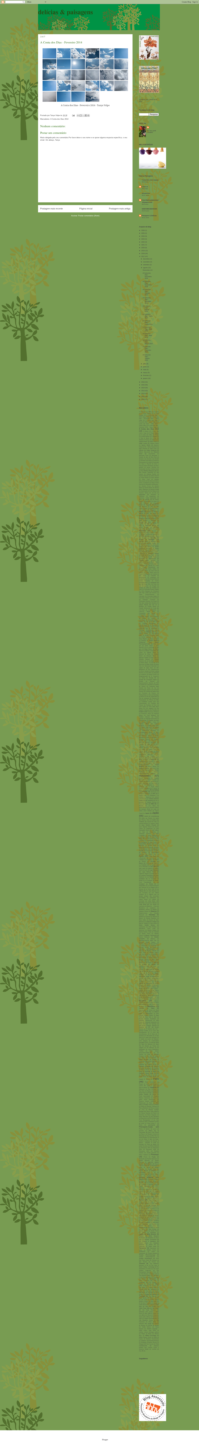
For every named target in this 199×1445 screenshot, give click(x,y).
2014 (143, 387)
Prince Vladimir (143, 1154)
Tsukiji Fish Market (151, 1294)
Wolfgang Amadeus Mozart (149, 1342)
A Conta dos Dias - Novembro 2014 (147, 284)
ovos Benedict (152, 1057)
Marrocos (141, 930)
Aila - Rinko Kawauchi (150, 447)
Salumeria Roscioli (145, 1214)
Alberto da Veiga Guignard (147, 450)
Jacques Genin (145, 809)
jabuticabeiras (143, 807)
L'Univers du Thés (151, 863)
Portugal (141, 1144)
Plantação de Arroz (144, 1136)
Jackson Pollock (154, 807)
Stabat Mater (143, 1243)
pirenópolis (151, 1125)
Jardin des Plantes (146, 818)
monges (141, 969)
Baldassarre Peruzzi (145, 515)
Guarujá (154, 752)
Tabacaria (141, 1246)
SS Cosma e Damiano (147, 1241)
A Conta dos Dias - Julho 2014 (148, 316)
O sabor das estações (150, 1037)
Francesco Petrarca (153, 711)
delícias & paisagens (65, 11)
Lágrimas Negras (144, 873)
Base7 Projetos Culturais (149, 517)
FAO (157, 683)
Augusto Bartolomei (152, 505)
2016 (143, 382)
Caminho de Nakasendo (147, 558)
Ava (152, 506)
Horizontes (145, 775)
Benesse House (150, 525)
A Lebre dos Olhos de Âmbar (150, 435)
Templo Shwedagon (145, 1258)
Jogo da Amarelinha (149, 832)
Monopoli (149, 969)
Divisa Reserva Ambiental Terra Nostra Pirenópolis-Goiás (149, 642)
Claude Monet (152, 606)
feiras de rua (151, 688)
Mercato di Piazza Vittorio (147, 950)
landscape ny (155, 873)
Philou (142, 1106)
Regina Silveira (143, 1170)
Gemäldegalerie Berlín (145, 732)
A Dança (146, 431)
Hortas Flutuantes (144, 778)
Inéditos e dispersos (145, 797)
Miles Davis (155, 959)
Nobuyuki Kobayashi (151, 1022)
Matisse (153, 938)
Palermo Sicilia (152, 1064)
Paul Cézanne (152, 1089)
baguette (149, 511)
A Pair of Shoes (144, 438)
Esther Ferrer (153, 674)
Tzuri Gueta (143, 1298)
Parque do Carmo (144, 1084)
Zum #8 (141, 1351)
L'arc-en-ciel (152, 858)
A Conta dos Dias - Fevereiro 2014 (147, 349)
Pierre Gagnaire (151, 1115)
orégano (141, 1047)
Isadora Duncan (151, 802)
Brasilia (153, 538)
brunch (143, 545)
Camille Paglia (152, 557)
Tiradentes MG (143, 1282)
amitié (150, 462)
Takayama (142, 1248)
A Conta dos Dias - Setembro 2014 (147, 300)
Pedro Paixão (143, 1094)
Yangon (141, 1344)
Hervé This (155, 768)
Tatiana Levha (151, 1250)
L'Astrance (149, 859)
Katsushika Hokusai (145, 844)
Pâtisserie (142, 1089)
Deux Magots (143, 639)
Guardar (148, 752)
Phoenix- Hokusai (152, 1106)
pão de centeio (152, 1075)
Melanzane (144, 945)
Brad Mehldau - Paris (153, 536)
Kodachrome (142, 847)
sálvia (155, 1214)
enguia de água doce (146, 667)
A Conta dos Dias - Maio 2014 (147, 328)
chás (140, 589)
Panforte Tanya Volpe (146, 1073)
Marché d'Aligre (152, 921)
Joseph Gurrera (149, 838)
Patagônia (153, 1087)
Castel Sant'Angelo (144, 574)
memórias (153, 945)
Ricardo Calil (142, 1182)
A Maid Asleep (145, 436)
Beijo (148, 523)
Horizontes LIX (147, 270)
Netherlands (149, 1013)
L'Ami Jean (152, 856)
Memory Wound (144, 947)
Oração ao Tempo (150, 1046)
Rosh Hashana (145, 1203)
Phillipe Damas (148, 1104)
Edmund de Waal (144, 654)
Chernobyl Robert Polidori (151, 589)
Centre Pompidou (144, 581)
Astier (155, 501)
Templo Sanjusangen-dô (147, 1256)
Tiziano (154, 1282)
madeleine (153, 908)
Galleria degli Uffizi (153, 725)
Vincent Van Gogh (145, 1323)
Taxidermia (142, 1251)
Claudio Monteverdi (144, 608)
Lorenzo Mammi (152, 902)
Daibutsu (141, 626)
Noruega (154, 1023)
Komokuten (144, 849)
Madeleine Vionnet (144, 909)
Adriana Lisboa (154, 443)
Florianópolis (142, 700)
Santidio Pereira (151, 1217)
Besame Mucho (152, 529)
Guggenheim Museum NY (147, 754)
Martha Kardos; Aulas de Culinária (149, 932)
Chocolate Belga (152, 596)
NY (149, 1027)
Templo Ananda (152, 1253)
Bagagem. (153, 510)
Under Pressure (143, 1304)
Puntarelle (142, 1159)
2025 (143, 233)
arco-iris (154, 493)
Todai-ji (141, 1284)
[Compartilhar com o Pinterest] (88, 115)
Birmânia (142, 531)
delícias (148, 632)
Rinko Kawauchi (144, 1186)
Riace (143, 1181)
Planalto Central (152, 1134)
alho (147, 457)
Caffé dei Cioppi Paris (147, 555)
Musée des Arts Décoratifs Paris (149, 975)
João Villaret (155, 830)
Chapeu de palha (144, 587)
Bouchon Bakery (152, 534)
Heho (150, 763)
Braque (144, 538)
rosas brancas (143, 1202)
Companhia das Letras (147, 613)
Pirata (140, 1125)
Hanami (151, 761)
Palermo (141, 1064)
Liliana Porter (143, 899)
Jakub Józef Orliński (145, 810)
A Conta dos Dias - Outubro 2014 (147, 292)
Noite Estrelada (143, 1023)
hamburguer (142, 761)
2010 (143, 399)
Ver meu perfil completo (151, 131)
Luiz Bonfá (153, 904)
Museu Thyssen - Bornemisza (148, 999)
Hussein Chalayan (151, 781)
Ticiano (144, 1279)
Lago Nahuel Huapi (149, 872)
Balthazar (156, 515)
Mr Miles (148, 973)
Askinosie (148, 501)
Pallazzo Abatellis (144, 1066)
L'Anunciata (142, 858)
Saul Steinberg (154, 1220)
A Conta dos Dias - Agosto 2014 (147, 308)
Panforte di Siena (150, 1071)
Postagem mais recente (51, 208)
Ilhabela (144, 792)
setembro (146, 264)
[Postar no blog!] (80, 115)
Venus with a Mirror (144, 1317)
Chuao (155, 601)
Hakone (153, 759)
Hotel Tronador (152, 779)
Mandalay (152, 915)
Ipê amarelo (149, 800)
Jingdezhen (149, 828)
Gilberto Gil (155, 734)
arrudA (147, 499)
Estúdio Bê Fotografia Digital (147, 679)
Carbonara (142, 565)
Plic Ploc (154, 1136)
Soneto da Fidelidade (149, 1232)
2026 (143, 230)
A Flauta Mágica (154, 433)
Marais (151, 920)
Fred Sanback (151, 715)
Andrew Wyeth (155, 475)
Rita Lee (149, 1191)
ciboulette (154, 603)
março (145, 372)
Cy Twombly (153, 625)
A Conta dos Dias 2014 (59, 119)
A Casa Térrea (146, 413)
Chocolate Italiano (144, 598)
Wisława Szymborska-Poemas (150, 1340)
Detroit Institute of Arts (148, 637)
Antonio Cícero (146, 486)
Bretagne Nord (143, 541)
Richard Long (153, 1184)
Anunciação (144, 491)
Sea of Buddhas (145, 1222)
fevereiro (146, 375)
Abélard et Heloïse (144, 440)
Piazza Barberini (143, 1108)
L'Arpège (141, 859)
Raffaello (149, 1164)
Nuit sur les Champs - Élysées (148, 1025)
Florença (154, 698)
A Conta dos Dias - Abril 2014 (147, 335)
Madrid (154, 909)
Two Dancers (153, 1296)
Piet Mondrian (155, 1116)
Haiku (146, 759)
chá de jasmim (144, 586)
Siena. (143, 1229)
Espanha (156, 672)
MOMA (153, 964)
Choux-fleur (155, 598)
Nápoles (141, 1008)
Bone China (155, 533)
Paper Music (153, 1076)
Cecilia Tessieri (143, 579)
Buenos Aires (143, 551)
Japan (147, 813)
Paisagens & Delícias (149, 215)
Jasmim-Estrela (143, 823)
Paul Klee (141, 1091)
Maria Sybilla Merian (147, 925)
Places (143, 1134)
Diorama (143, 640)
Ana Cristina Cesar (153, 469)
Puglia (154, 1157)
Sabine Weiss (143, 1212)
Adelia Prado (143, 441)
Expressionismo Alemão (146, 683)
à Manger (154, 436)
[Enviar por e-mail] (78, 115)
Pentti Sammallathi (144, 1096)
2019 (143, 250)
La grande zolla (154, 865)
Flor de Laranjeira (144, 698)
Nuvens (141, 1027)
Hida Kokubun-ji (146, 770)
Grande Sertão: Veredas (146, 751)
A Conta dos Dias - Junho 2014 (147, 322)
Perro (155, 1098)
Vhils (140, 1318)
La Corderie (143, 865)
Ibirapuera (149, 785)
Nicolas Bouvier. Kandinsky (147, 1018)
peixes (154, 1094)
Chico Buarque (145, 591)
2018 (143, 253)
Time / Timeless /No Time (147, 1280)
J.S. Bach (152, 805)
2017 (143, 256)
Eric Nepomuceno (153, 669)
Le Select (152, 887)
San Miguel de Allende (145, 1215)
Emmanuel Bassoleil (150, 666)
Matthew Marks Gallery (147, 942)
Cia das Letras (144, 603)
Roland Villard (152, 1198)
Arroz (140, 499)
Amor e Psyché (146, 464)
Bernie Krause (143, 527)
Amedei (157, 459)
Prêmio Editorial (154, 1146)
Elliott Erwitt (149, 664)
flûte (157, 700)
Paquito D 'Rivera (144, 1079)
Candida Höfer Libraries (147, 560)
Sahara (154, 1212)
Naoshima (151, 1006)
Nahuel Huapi (149, 1002)
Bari (142, 517)
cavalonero (153, 577)
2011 (143, 396)
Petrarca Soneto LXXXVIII (147, 1101)
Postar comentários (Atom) (88, 216)
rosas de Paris (154, 1202)
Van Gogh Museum (149, 1310)
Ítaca (140, 804)
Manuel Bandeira (151, 918)
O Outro (152, 1034)
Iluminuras (154, 792)
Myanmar (142, 1001)
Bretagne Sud (155, 541)
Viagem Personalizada (150, 1318)
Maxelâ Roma (155, 944)
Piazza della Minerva (153, 1111)
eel (147, 661)
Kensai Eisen (152, 845)
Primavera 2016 (151, 1149)
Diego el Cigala (154, 639)
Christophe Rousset (144, 601)
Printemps (155, 1155)
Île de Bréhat (154, 790)
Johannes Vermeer (145, 833)
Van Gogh (155, 1308)
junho (145, 367)
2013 (143, 390)
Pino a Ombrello (149, 1121)
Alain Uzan (153, 448)
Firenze (154, 693)
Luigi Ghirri (142, 904)
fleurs (142, 696)
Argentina (142, 494)
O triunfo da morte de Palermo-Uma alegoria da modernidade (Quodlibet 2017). (149, 1040)
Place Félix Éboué (153, 1132)
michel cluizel (153, 957)
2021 (143, 245)
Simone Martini (143, 1231)
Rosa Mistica (152, 1200)
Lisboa (154, 899)
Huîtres (141, 781)
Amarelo (141, 459)
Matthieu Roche (143, 944)
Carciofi (150, 565)
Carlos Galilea (152, 569)
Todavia (149, 1284)
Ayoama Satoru (154, 508)
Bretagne (151, 539)
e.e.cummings (150, 647)
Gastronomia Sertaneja (149, 730)
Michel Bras (142, 957)
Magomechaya (143, 913)
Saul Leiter (144, 1220)
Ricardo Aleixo (152, 1181)
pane (142, 1068)
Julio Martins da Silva (152, 840)
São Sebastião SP (153, 1219)
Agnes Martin (145, 445)
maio (145, 369)
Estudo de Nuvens (146, 681)
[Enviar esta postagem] (73, 115)
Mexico (154, 956)
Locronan (141, 901)
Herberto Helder (144, 768)
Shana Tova (152, 1225)
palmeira (156, 1066)
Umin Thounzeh (147, 1303)
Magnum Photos (143, 911)
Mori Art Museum (149, 971)
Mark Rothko (152, 927)
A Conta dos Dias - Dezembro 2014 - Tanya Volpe (149, 418)
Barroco (149, 517)
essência (143, 674)
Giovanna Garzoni (144, 739)
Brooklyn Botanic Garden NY (150, 543)
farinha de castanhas (147, 684)
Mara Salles (142, 920)
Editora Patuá (151, 652)
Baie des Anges (151, 513)
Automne (144, 506)
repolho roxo (151, 1176)
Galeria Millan (144, 724)
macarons (142, 906)
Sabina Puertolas (152, 1210)
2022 (143, 242)
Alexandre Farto (144, 455)
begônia (141, 523)
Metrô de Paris (144, 956)
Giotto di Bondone (151, 737)
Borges (143, 534)
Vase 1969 (148, 1313)
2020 (143, 247)
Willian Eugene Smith (145, 1337)
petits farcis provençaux (147, 1099)
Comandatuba (152, 610)
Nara (152, 1008)
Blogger (105, 1440)
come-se (145, 186)
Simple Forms (155, 1231)
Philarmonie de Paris (145, 1103)
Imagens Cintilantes (144, 793)
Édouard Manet (151, 656)
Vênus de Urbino (152, 1315)
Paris (156, 1078)
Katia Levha (153, 842)
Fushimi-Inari (142, 720)
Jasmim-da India (152, 821)
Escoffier (148, 672)
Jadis (155, 809)
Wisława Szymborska (152, 1339)
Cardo (157, 565)
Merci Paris (142, 952)
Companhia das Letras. (147, 615)
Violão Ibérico (146, 1327)
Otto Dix (149, 1056)
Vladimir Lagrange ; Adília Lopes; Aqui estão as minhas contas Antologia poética (149, 1330)
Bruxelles (150, 545)
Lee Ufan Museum (151, 891)
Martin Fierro (146, 933)
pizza (154, 1129)
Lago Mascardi (154, 870)
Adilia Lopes (143, 443)
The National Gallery (145, 1275)
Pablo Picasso (144, 1059)
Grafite (143, 749)
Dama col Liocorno (151, 626)
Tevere (154, 1262)
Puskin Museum (144, 1160)
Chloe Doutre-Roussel (146, 594)
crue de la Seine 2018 (152, 621)
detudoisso (146, 193)
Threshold (156, 1277)
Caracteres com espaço (150, 180)
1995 (149, 412)
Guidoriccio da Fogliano (147, 756)
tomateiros (146, 1285)
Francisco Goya (146, 713)
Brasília (141, 539)
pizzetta (141, 1130)
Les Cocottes (143, 892)
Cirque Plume (143, 604)
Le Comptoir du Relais (149, 883)
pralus (140, 1146)
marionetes (142, 927)
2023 (143, 239)
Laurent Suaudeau (147, 875)
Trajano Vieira (152, 1287)
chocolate (141, 596)
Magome (153, 911)
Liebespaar (153, 897)
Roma (141, 1200)
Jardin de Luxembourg (151, 816)
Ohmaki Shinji (155, 1042)
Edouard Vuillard (143, 657)
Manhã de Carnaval (144, 916)
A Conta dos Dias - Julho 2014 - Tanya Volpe (149, 423)
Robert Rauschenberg (152, 1193)
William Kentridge (150, 1335)
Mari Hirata (153, 923)
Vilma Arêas (152, 1322)
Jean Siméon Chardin (148, 825)
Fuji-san (148, 718)
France (141, 711)
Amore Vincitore (151, 467)
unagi (155, 1303)
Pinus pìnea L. (151, 1123)
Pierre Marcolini (143, 1116)
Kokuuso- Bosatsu (154, 847)
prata (146, 1146)
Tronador (150, 1292)
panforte (149, 1068)
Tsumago (142, 1296)
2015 (143, 385)
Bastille (141, 522)
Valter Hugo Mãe (144, 1308)
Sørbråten (150, 1237)
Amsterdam (142, 469)
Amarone (149, 459)
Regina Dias (152, 1169)
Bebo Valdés (152, 522)
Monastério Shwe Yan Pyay (147, 966)
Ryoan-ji (148, 1207)
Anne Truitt (146, 479)
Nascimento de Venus (146, 1010)
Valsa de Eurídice (150, 1306)
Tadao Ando (152, 1246)
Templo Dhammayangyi (147, 1255)
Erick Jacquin (145, 671)
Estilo (143, 678)
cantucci (141, 562)
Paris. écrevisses (150, 1082)
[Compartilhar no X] (83, 115)
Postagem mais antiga (119, 208)
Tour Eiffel (142, 1287)
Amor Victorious (148, 465)
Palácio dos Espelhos (151, 1061)
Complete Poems (144, 616)
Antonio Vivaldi (155, 489)
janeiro (145, 378)
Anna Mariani (155, 477)
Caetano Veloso (153, 553)
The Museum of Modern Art (149, 1274)
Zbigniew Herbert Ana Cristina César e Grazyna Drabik (149, 1347)
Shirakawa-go (143, 1227)
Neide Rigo (148, 1011)
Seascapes (156, 1222)
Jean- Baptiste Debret (145, 827)
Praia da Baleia (151, 1144)
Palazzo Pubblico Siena (147, 1063)
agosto (145, 267)
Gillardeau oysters (146, 735)
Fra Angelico (149, 708)
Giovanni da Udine (144, 744)
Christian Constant (149, 599)
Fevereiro (144, 693)
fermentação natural (145, 689)
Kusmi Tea (152, 854)
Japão (155, 813)
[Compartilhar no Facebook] (85, 115)
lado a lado (142, 868)
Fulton (155, 718)
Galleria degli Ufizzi (146, 727)
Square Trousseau (150, 1239)
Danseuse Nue (143, 628)
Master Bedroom (144, 937)
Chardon (154, 587)
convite (153, 618)
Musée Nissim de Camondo (149, 982)
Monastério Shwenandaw (147, 968)
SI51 (151, 1227)
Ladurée (150, 868)
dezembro (146, 259)
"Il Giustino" (142, 412)
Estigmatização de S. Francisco (149, 676)
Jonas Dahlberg (152, 835)
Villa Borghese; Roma (146, 1320)
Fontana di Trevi (151, 705)
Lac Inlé (153, 866)
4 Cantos (156, 412)
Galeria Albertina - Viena (148, 722)
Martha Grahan (152, 930)
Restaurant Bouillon (153, 1179)
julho (144, 364)
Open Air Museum (147, 1044)
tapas (140, 1250)
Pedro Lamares (152, 1092)
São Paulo (142, 1219)
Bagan (141, 511)
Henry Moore (152, 766)
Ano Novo (150, 481)
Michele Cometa (144, 959)
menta (154, 947)
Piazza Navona (145, 1113)
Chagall (154, 586)
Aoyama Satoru (143, 493)
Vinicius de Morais (153, 1325)
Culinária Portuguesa (149, 623)
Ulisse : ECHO (154, 1298)
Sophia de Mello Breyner (147, 1234)
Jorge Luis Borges (144, 837)
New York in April (150, 1017)
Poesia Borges (143, 1137)
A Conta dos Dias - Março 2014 (148, 341)
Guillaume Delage (144, 758)
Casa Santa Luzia (151, 572)
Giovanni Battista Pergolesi (147, 742)
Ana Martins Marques (147, 470)
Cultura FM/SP (143, 625)
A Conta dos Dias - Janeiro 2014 (147, 357)
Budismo (154, 550)
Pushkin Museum (152, 1159)
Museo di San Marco (152, 990)
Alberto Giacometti (144, 452)
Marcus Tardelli (143, 923)
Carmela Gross (143, 570)
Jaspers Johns (154, 823)
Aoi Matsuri (153, 491)
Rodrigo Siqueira (143, 1196)
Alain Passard (143, 448)
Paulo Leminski (152, 1091)
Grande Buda (152, 749)
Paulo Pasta (142, 1092)
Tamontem (153, 1248)
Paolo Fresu (142, 1076)
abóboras (154, 440)
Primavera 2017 (144, 1151)
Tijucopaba (152, 1279)
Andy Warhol (145, 477)
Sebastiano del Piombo (149, 1224)
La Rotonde (144, 866)
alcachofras (152, 453)
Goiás (157, 747)
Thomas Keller (146, 1277)
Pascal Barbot (143, 1087)
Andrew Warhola (143, 475)
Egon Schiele (155, 661)
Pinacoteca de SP (146, 1118)
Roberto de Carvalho (149, 1194)
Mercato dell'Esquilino (147, 949)
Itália (152, 804)
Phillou (157, 1104)
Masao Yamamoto (151, 935)
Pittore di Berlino (144, 1129)
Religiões (153, 1170)
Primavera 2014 (145, 1147)
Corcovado (142, 620)
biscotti (154, 531)
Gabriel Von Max (154, 720)
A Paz (154, 438)
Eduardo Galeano (144, 659)
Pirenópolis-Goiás (146, 1127)
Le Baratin (150, 877)
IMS (154, 793)
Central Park (153, 579)
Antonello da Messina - (152, 484)
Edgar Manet (148, 649)
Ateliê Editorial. (144, 503)
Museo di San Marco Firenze (150, 992)
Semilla (141, 1225)
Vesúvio (154, 1317)
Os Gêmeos (150, 1047)
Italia (146, 804)
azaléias (144, 510)
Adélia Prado (153, 441)
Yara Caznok (150, 1344)
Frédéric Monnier (144, 717)
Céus (155, 584)
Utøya (152, 1304)
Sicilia (157, 1227)
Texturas (142, 1263)
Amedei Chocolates (146, 460)
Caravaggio (153, 563)
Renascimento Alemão (145, 1174)
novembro (146, 262)
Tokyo (157, 1284)
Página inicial (85, 208)
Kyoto (141, 856)
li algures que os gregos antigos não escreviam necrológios (149, 896)
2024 (143, 236)
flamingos (156, 695)
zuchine (154, 1349)
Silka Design (152, 1229)
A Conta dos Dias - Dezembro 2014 (147, 275)
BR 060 (141, 536)
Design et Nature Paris (152, 635)
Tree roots (149, 1291)
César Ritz (147, 584)
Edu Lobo (154, 657)
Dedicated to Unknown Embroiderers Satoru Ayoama (149, 630)
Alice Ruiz (154, 457)
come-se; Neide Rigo (147, 611)
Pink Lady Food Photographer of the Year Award (149, 1120)
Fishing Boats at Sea (145, 695)
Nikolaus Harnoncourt (145, 1020)
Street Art (152, 1244)
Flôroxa (151, 700)
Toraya (154, 1285)
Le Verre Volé (150, 889)
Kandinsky (144, 842)
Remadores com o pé (147, 1172)
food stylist (142, 706)
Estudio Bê (152, 678)
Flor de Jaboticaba (151, 696)
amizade (156, 462)
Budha (149, 546)
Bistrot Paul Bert (144, 533)
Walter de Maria (146, 1333)
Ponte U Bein (148, 1139)
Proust (145, 1157)
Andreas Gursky (151, 474)
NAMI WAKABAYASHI (149, 209)
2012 (143, 393)
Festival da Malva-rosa (152, 691)
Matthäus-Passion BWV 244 (147, 940)
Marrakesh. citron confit (147, 928)
